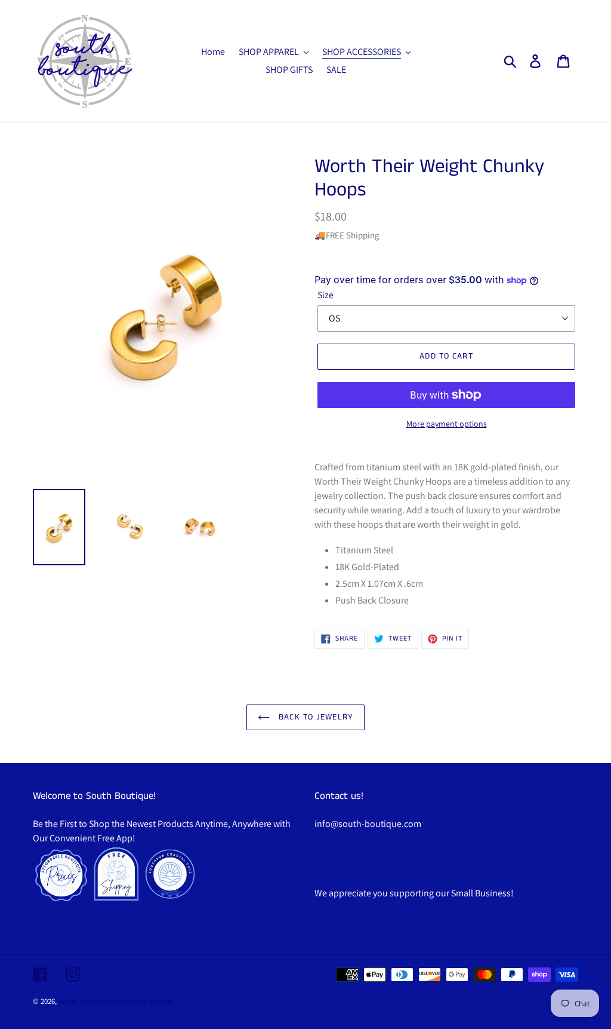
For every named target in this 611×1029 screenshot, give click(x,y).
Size (325, 295)
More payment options (446, 423)
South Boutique (83, 1001)
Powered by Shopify (142, 1001)
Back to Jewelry (314, 717)
